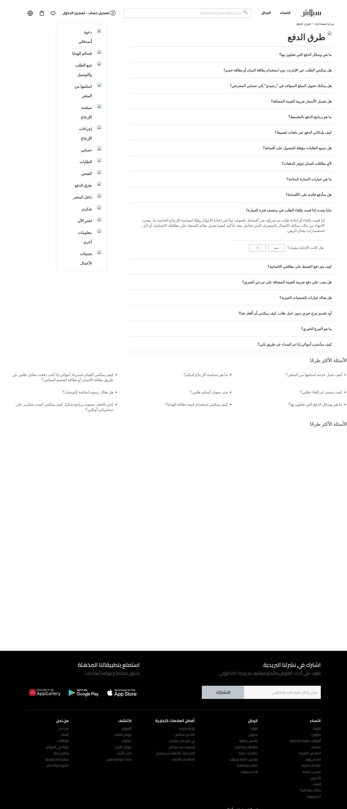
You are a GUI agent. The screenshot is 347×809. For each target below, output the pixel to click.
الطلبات (86, 162)
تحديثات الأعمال (86, 258)
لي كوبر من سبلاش (182, 741)
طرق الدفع (304, 23)
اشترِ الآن (85, 221)
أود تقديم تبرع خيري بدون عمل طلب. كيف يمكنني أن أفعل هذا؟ (285, 313)
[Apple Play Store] (122, 692)
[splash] (311, 14)
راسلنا (65, 734)
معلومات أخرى (85, 237)
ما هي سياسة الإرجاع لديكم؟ (205, 375)
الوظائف (63, 741)
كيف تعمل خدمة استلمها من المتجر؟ (314, 375)
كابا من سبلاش (184, 734)
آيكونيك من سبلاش (182, 747)
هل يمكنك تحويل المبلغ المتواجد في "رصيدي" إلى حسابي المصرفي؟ (281, 86)
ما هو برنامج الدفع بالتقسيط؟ (310, 117)
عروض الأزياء (123, 747)
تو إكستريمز (187, 728)
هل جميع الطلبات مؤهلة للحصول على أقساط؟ (297, 148)
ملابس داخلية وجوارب (243, 759)
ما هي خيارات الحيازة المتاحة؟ (309, 179)
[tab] (231, 54)
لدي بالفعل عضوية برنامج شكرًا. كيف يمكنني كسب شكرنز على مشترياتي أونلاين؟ (64, 407)
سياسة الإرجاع (86, 112)
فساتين (316, 747)
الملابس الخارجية (310, 753)
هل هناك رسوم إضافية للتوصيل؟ (88, 392)
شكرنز (86, 209)
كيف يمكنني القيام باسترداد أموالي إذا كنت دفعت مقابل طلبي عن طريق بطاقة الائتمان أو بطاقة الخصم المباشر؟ (62, 377)
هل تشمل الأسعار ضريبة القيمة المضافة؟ (301, 101)
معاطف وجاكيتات (246, 747)
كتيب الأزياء (124, 753)
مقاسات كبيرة (311, 765)
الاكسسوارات (249, 772)
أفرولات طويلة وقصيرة (305, 741)
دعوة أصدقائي (85, 37)
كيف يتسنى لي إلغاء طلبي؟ (321, 392)
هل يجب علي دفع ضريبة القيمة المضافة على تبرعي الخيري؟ (287, 282)
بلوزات (317, 728)
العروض (126, 728)
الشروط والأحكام (58, 765)
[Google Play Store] (83, 692)
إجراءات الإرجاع (85, 133)
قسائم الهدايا (82, 53)
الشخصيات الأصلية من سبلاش (175, 753)
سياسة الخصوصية (57, 759)
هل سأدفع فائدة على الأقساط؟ (309, 195)
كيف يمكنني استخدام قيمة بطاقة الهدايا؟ (196, 404)
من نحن (63, 728)
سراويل (316, 734)
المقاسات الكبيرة (183, 759)
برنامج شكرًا (61, 753)
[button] (53, 13)
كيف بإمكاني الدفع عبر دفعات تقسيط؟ (303, 132)
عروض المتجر (123, 734)
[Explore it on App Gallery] (44, 692)
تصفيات (127, 741)
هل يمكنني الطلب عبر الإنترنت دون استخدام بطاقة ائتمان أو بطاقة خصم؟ (278, 70)
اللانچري (315, 778)
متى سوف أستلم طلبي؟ (209, 392)
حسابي (86, 150)
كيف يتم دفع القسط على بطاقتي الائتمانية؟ (300, 266)
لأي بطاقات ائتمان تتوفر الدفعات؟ (307, 163)
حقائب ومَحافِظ (310, 790)
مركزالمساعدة (324, 23)
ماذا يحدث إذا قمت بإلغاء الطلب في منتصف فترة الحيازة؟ (289, 210)
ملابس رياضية (311, 772)
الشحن (86, 174)
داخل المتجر (82, 197)
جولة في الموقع (57, 747)
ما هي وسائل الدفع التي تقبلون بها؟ (305, 55)
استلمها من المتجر (83, 91)
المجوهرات (313, 796)
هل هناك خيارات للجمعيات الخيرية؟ (305, 298)
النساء (317, 784)
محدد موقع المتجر (119, 759)
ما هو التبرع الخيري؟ (316, 329)
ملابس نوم (313, 759)
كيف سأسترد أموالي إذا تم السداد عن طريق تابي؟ (295, 344)
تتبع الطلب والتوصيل (83, 70)
